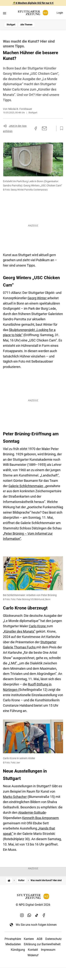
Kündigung (18, 949)
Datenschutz (53, 939)
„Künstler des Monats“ (19, 631)
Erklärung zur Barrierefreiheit (42, 944)
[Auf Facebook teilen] (35, 128)
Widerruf (32, 955)
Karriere (29, 939)
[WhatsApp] (29, 915)
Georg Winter (37, 298)
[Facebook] (44, 915)
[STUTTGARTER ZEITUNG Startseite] (33, 12)
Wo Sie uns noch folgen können (36, 924)
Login (60, 12)
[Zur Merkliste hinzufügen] (60, 128)
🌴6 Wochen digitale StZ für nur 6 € (33, 2)
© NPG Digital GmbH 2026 (33, 904)
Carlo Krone (38, 626)
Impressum (48, 949)
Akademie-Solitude (32, 812)
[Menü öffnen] (4, 13)
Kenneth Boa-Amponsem (40, 818)
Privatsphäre (13, 939)
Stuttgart (11, 24)
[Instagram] (22, 915)
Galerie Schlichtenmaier (25, 486)
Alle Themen (26, 24)
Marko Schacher (15, 797)
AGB (39, 939)
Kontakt (33, 949)
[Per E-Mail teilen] (44, 128)
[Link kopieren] (29, 128)
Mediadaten (13, 944)
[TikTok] (37, 915)
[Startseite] (9, 880)
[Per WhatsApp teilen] (51, 128)
